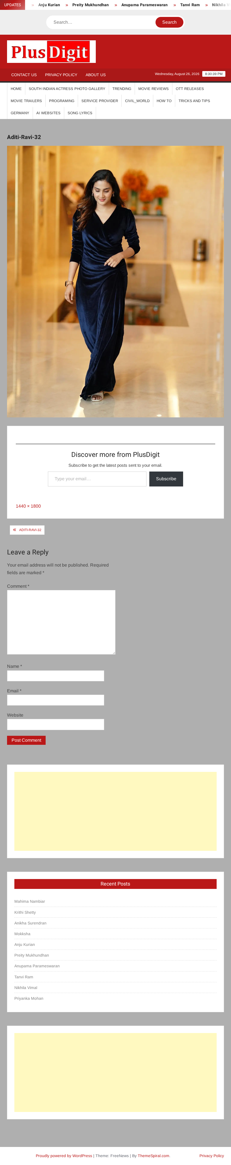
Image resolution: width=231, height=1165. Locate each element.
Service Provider (99, 101)
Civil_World (137, 101)
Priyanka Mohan (28, 998)
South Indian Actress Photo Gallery (67, 89)
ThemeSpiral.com (153, 1155)
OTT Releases (190, 89)
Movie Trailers (26, 101)
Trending (121, 89)
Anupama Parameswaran (129, 5)
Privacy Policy (61, 74)
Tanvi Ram (175, 5)
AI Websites (48, 113)
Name (14, 666)
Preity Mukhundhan (75, 5)
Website (15, 715)
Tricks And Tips (194, 101)
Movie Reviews (153, 89)
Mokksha (22, 933)
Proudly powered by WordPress (64, 1155)
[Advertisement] (115, 811)
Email (14, 690)
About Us (96, 74)
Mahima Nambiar (29, 901)
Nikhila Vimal (209, 5)
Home (16, 89)
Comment (18, 586)
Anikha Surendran (30, 923)
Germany (20, 113)
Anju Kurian (24, 944)
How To (164, 101)
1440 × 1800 (28, 506)
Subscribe (166, 478)
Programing (61, 101)
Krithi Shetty (25, 912)
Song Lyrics (80, 113)
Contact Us (24, 74)
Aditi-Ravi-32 (30, 530)
